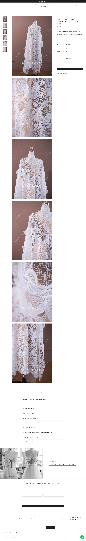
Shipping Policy (22, 518)
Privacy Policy (22, 523)
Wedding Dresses (9, 8)
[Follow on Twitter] (7, 532)
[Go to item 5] (5, 43)
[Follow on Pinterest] (13, 532)
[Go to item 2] (5, 25)
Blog (4, 523)
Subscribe (50, 527)
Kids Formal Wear (34, 8)
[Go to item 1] (5, 19)
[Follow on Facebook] (3, 532)
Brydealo (59, 17)
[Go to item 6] (5, 49)
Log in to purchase (69, 69)
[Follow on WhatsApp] (23, 532)
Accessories (46, 8)
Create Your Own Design (43, 11)
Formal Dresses (22, 8)
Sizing (32, 518)
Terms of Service (22, 525)
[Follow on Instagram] (10, 532)
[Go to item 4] (5, 37)
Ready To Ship (67, 8)
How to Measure (34, 520)
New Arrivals (57, 8)
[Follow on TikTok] (20, 532)
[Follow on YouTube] (16, 532)
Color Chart (33, 523)
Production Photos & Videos (62, 465)
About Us (5, 518)
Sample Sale (78, 8)
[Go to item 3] (5, 31)
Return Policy (21, 520)
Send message (43, 506)
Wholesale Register (7, 520)
